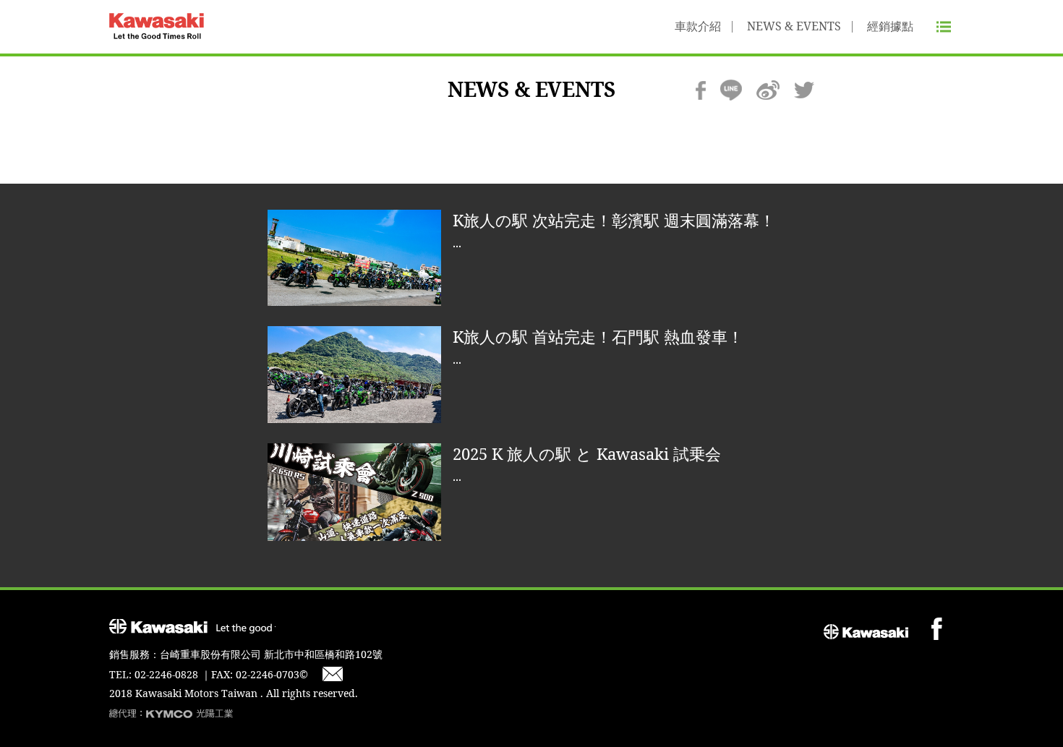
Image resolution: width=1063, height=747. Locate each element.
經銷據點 (890, 27)
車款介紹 (698, 27)
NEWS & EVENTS (794, 27)
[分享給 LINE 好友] (731, 90)
